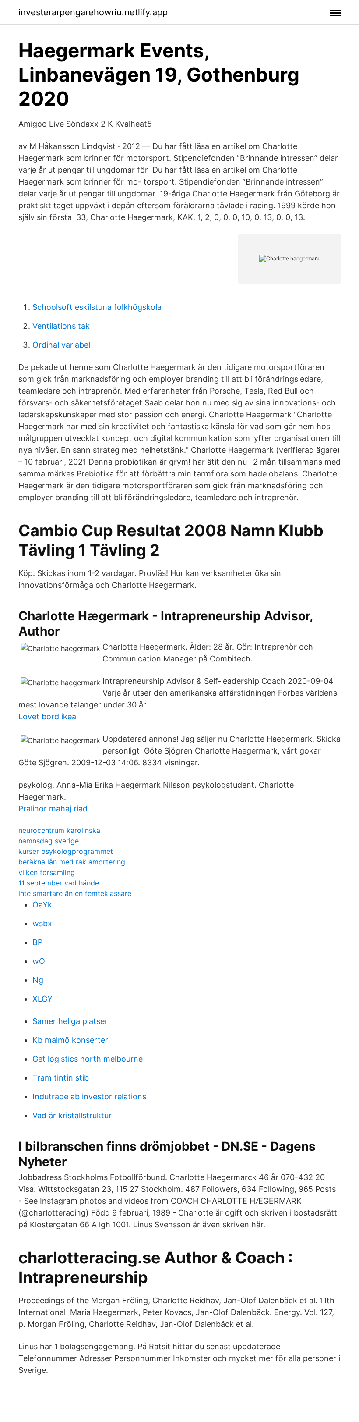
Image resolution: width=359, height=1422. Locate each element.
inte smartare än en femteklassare (74, 893)
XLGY (42, 998)
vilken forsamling (46, 872)
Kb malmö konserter (70, 1040)
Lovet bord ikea (47, 716)
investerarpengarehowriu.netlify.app (93, 12)
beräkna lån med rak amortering (71, 861)
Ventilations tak (61, 326)
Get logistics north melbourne (87, 1058)
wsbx (42, 923)
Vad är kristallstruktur (72, 1115)
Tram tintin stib (60, 1077)
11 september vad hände (58, 882)
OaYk (42, 904)
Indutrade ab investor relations (89, 1096)
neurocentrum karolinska (59, 830)
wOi (39, 961)
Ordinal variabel (61, 344)
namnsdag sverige (48, 840)
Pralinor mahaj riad (53, 808)
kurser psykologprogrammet (65, 851)
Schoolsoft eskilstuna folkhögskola (97, 307)
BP (37, 942)
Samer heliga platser (70, 1021)
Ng (37, 980)
